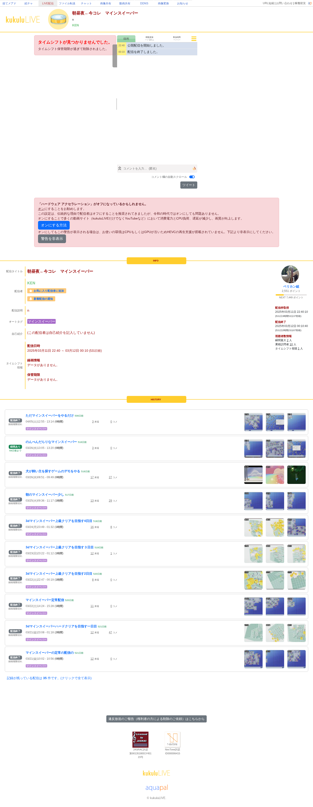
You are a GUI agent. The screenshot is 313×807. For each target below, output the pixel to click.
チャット (86, 3)
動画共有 (124, 3)
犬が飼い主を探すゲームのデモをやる (53, 471)
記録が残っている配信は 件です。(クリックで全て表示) (49, 678)
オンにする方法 (54, 225)
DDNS (144, 3)
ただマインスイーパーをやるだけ (50, 415)
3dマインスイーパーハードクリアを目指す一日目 (61, 626)
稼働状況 (300, 3)
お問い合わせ (284, 3)
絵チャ (29, 3)
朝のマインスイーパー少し (45, 494)
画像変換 (163, 3)
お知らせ (182, 3)
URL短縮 (268, 3)
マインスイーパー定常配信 (45, 600)
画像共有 (105, 3)
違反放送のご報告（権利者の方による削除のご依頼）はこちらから (156, 719)
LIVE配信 (48, 3)
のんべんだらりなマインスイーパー (51, 442)
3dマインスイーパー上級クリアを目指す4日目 (59, 521)
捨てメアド (9, 3)
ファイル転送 (67, 3)
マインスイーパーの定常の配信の (50, 652)
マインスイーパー (41, 321)
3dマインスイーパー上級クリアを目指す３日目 (60, 547)
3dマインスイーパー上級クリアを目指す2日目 (59, 573)
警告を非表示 (52, 239)
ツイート (188, 185)
